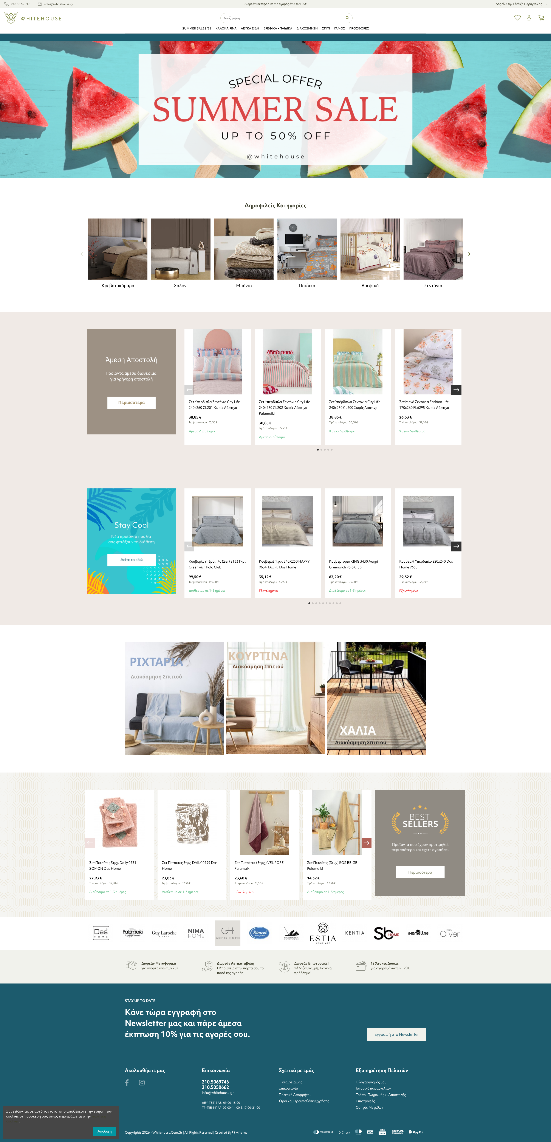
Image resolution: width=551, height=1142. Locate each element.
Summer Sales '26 (196, 28)
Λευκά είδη (250, 28)
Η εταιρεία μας (290, 1082)
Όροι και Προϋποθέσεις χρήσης (304, 1101)
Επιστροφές (365, 1101)
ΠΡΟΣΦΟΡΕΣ (359, 28)
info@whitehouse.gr (218, 1092)
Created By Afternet (232, 1132)
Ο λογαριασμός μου (371, 1082)
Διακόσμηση (307, 28)
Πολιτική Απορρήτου (295, 1094)
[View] (282, 552)
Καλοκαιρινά (226, 28)
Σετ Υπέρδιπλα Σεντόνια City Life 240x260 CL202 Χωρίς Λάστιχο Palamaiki (284, 407)
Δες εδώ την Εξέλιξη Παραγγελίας (519, 4)
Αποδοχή (105, 1131)
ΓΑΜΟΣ (339, 28)
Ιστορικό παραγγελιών (373, 1088)
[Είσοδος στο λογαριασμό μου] (529, 18)
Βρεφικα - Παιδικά (277, 28)
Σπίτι (326, 28)
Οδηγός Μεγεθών (369, 1107)
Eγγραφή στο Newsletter (397, 1034)
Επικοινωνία (288, 1088)
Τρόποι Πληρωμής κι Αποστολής (381, 1094)
